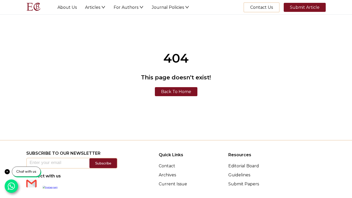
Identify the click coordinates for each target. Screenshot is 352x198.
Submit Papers (243, 184)
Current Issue (173, 184)
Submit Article (305, 7)
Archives (167, 174)
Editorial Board (243, 165)
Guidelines (239, 174)
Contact (167, 165)
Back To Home (176, 91)
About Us (67, 7)
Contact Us (261, 7)
